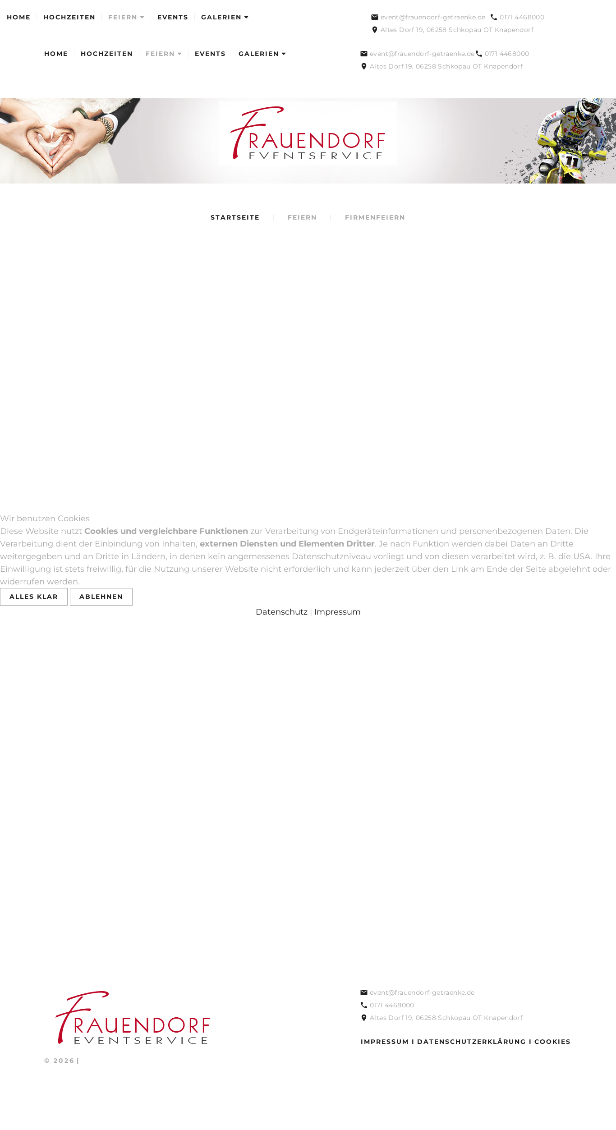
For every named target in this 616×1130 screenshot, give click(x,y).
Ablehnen (101, 597)
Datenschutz (282, 612)
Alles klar (33, 597)
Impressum (337, 612)
